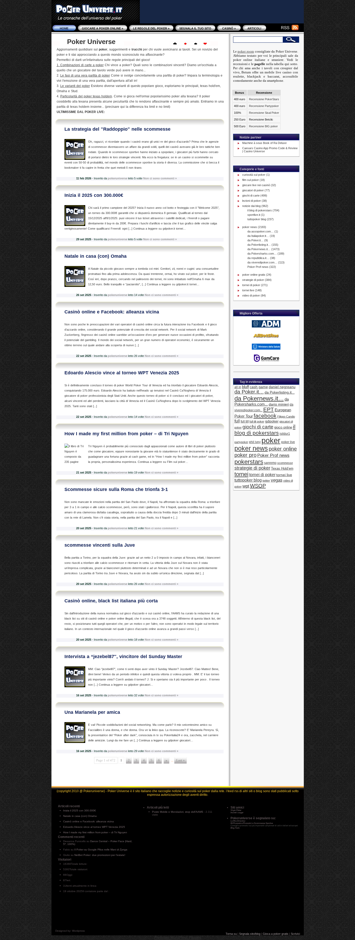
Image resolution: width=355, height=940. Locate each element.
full (237, 421)
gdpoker (272, 421)
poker (270, 440)
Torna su (231, 933)
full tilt (245, 421)
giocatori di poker (253, 190)
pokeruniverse (117, 178)
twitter (266, 480)
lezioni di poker (251, 200)
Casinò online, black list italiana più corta (111, 600)
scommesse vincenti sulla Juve (99, 545)
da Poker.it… (255, 240)
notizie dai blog (251, 205)
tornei (241, 474)
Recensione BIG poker (263, 126)
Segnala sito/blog (249, 933)
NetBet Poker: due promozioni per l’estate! (99, 855)
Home (64, 28)
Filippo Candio (286, 416)
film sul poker (250, 179)
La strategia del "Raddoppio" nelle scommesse (117, 129)
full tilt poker (256, 421)
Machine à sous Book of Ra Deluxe (264, 142)
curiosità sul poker (253, 174)
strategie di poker (253, 279)
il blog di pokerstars (259, 210)
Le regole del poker (151, 28)
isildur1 (285, 434)
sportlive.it (253, 214)
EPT (268, 409)
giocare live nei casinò (256, 185)
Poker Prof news (257, 266)
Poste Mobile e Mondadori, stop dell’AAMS (177, 811)
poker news (249, 227)
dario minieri (279, 404)
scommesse (285, 462)
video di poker (251, 295)
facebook (265, 416)
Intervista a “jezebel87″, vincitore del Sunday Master (123, 656)
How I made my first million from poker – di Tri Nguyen (126, 433)
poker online (283, 449)
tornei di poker (251, 285)
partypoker (241, 442)
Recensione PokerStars (264, 99)
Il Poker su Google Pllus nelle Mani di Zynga (100, 849)
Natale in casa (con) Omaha (95, 256)
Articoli (254, 28)
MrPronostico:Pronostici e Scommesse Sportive (252, 823)
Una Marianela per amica (92, 712)
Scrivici (295, 933)
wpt (245, 486)
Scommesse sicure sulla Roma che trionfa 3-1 (116, 489)
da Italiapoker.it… (258, 235)
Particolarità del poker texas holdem (86, 96)
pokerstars (248, 461)
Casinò (229, 28)
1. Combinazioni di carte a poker (80, 65)
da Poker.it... (249, 392)
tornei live (248, 290)
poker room (246, 51)
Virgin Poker (236, 810)
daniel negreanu (282, 387)
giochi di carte (251, 195)
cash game (259, 387)
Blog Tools (235, 828)
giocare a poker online (102, 28)
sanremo (270, 463)
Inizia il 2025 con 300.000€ (93, 195)
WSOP (258, 486)
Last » (180, 760)
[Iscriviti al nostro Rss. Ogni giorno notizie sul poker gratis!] (286, 28)
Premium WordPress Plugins (177, 937)
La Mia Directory (238, 821)
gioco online (283, 427)
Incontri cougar (237, 812)
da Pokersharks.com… (262, 253)
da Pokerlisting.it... (280, 392)
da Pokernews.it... (259, 398)
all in (237, 387)
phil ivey (255, 442)
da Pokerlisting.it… (259, 244)
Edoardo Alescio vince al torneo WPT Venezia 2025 (121, 372)
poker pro (245, 455)
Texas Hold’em (282, 468)
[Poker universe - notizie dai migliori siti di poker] (95, 18)
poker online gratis (253, 274)
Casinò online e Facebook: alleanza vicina (111, 311)
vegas (276, 480)
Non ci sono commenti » (160, 178)
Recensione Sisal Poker (264, 112)
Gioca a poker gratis (275, 933)
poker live (288, 442)
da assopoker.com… (260, 231)
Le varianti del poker (75, 86)
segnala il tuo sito (195, 28)
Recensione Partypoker (264, 106)
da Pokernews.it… (259, 249)
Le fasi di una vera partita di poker (85, 75)
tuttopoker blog (256, 219)
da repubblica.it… (258, 258)
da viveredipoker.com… (262, 262)
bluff (245, 387)
